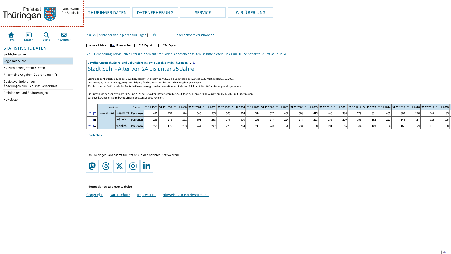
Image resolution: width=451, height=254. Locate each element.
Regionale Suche (15, 61)
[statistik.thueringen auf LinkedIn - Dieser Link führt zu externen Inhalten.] (148, 166)
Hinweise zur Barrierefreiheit (186, 194)
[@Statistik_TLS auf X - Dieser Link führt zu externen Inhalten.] (120, 166)
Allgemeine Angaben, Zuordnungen (29, 74)
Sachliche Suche (14, 54)
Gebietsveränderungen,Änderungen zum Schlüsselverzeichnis (30, 83)
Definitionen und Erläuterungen (25, 93)
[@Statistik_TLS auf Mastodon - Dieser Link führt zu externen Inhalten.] (93, 166)
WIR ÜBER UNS (246, 12)
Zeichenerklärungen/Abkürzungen (122, 35)
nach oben (95, 135)
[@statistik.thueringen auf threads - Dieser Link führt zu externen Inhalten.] (107, 166)
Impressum (146, 194)
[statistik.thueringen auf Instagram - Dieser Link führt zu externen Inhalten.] (134, 166)
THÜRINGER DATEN (106, 12)
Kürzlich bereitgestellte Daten (24, 68)
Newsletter (11, 99)
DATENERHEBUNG (152, 12)
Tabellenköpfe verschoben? (194, 35)
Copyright (94, 194)
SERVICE (195, 12)
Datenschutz (120, 194)
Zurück (91, 35)
